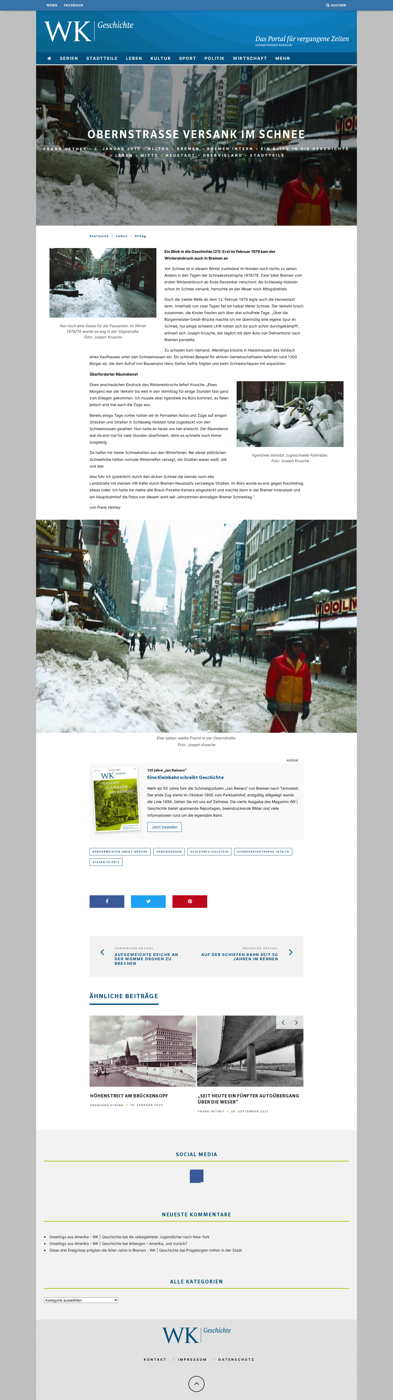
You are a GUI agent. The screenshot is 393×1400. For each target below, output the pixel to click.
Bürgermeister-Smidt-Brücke (120, 851)
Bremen (188, 148)
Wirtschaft (250, 58)
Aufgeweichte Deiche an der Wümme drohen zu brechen (146, 959)
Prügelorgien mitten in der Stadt (214, 1250)
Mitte (150, 155)
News (52, 5)
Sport (187, 58)
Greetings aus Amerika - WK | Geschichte (85, 1237)
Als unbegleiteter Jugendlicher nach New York (169, 1237)
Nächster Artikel (260, 948)
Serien (69, 58)
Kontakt (155, 1359)
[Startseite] (49, 58)
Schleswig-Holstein (209, 851)
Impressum (192, 1359)
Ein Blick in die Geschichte (305, 148)
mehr (282, 58)
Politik (215, 58)
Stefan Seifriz (106, 862)
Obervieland (223, 155)
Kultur (161, 58)
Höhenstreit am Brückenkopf (129, 1096)
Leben (134, 58)
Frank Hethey (65, 148)
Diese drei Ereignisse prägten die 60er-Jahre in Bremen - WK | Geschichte (114, 1250)
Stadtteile (102, 58)
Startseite (99, 236)
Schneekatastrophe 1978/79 (263, 851)
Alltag (159, 148)
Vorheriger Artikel (134, 948)
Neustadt (181, 155)
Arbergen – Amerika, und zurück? (158, 1243)
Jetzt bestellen (165, 827)
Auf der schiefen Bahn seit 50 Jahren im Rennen (239, 956)
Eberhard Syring (107, 1105)
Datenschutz (236, 1359)
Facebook (73, 5)
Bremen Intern (230, 148)
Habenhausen (169, 851)
